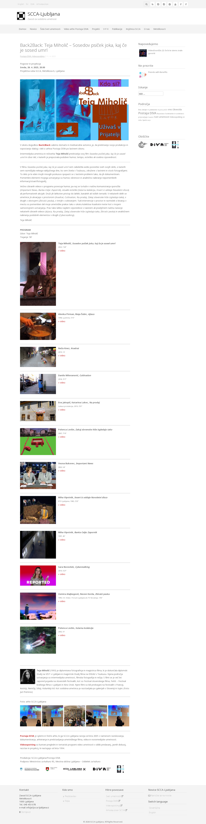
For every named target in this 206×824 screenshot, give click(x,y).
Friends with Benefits (157, 72)
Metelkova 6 (159, 29)
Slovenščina (154, 807)
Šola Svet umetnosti (50, 29)
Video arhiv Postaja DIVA (76, 29)
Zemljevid (25, 812)
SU (27, 4)
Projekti (96, 29)
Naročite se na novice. (161, 795)
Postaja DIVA (25, 56)
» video (61, 250)
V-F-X (105, 29)
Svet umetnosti (113, 796)
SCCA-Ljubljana (44, 14)
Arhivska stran (42, 4)
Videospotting (38, 56)
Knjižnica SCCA (133, 29)
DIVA (32, 4)
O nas (147, 29)
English (21, 4)
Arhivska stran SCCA (115, 810)
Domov (22, 29)
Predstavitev (70, 796)
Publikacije (117, 29)
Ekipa (67, 800)
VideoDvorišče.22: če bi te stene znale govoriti (165, 52)
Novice (33, 29)
